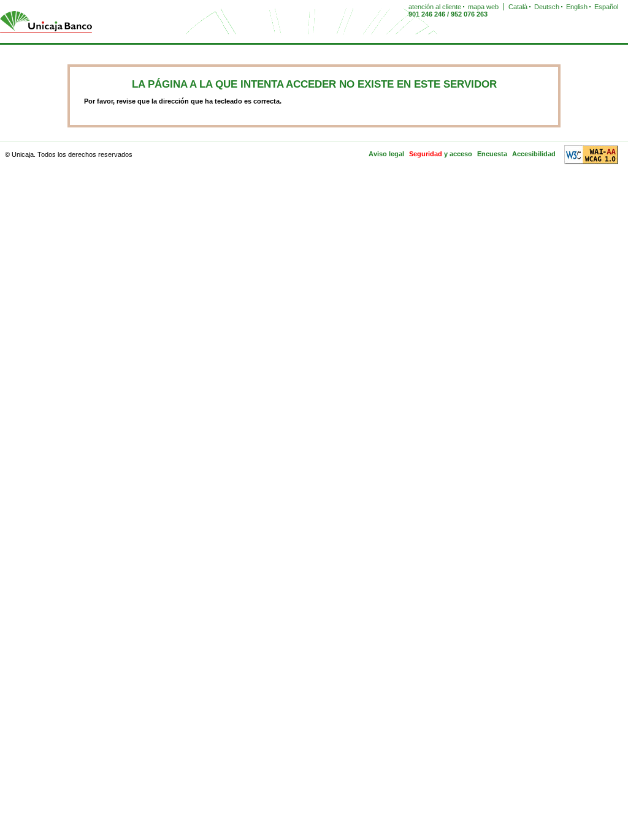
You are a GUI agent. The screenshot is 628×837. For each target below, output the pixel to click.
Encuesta (492, 153)
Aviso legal (386, 153)
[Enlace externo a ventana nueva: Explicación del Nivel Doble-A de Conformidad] (589, 153)
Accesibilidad (534, 153)
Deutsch (546, 6)
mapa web (483, 6)
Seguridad (425, 153)
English (577, 6)
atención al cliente (434, 6)
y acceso (458, 153)
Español (606, 6)
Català (517, 6)
